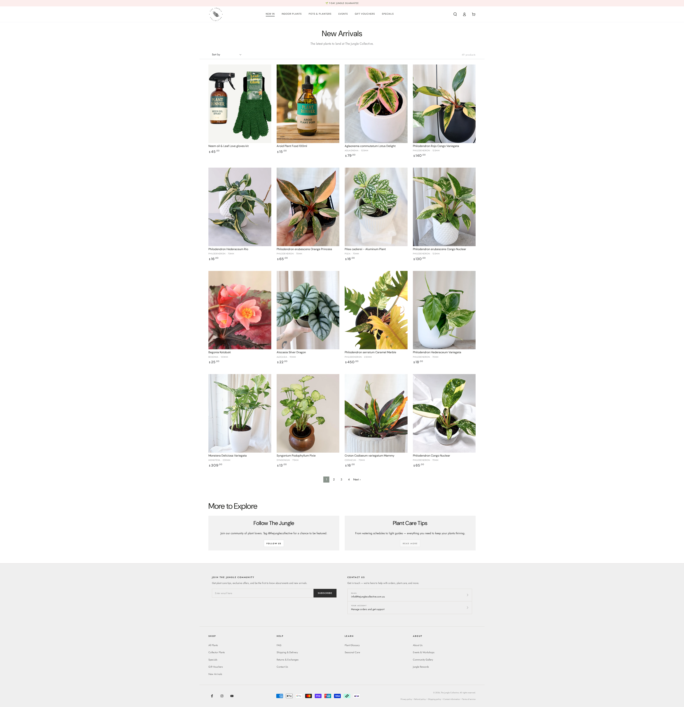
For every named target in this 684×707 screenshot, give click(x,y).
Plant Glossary (352, 645)
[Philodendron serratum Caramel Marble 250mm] (376, 310)
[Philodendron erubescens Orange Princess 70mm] (308, 207)
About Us (418, 645)
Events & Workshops (423, 652)
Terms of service (469, 699)
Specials (212, 659)
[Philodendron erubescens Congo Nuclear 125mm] (444, 207)
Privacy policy (406, 699)
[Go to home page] (215, 14)
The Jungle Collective (450, 692)
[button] (455, 14)
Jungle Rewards (421, 667)
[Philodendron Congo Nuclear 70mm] (444, 413)
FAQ (279, 645)
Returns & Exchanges (288, 659)
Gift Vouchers (215, 667)
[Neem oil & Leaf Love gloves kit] (239, 103)
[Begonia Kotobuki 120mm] (239, 310)
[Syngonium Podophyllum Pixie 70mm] (308, 413)
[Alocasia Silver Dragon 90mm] (308, 310)
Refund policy (420, 699)
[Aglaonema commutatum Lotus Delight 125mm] (376, 103)
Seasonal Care (352, 652)
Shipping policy (434, 699)
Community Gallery (423, 659)
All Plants (213, 645)
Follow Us (273, 543)
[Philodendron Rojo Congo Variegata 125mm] (444, 103)
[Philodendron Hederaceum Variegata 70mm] (444, 310)
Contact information (451, 699)
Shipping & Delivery (287, 652)
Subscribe (325, 593)
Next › (357, 479)
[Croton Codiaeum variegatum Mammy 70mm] (376, 413)
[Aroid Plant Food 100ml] (308, 103)
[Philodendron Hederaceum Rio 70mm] (239, 207)
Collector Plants (216, 652)
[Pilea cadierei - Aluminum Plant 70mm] (376, 207)
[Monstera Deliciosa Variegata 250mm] (239, 413)
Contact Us (282, 667)
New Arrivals (215, 674)
